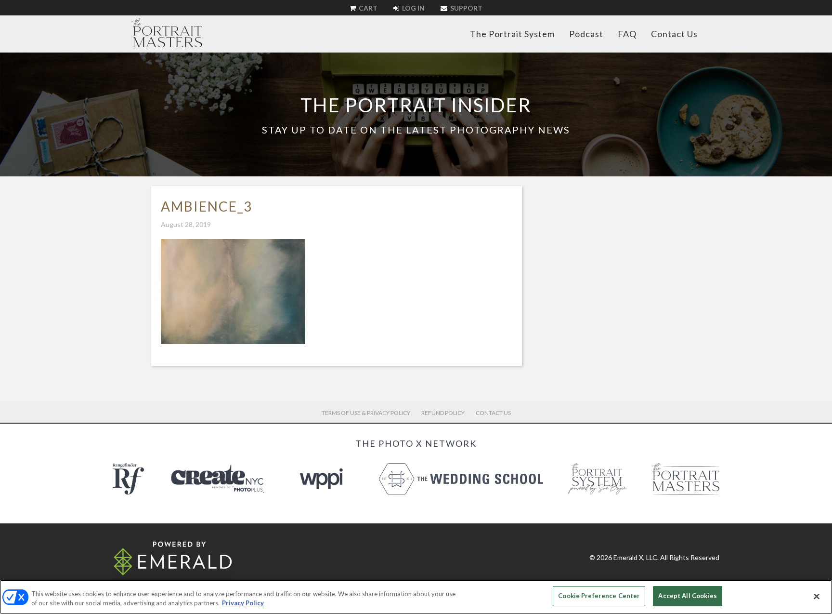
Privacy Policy (243, 603)
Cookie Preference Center (599, 596)
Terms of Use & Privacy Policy (366, 412)
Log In (413, 8)
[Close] (816, 596)
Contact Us (674, 33)
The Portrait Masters (167, 32)
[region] (416, 597)
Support (465, 8)
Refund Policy (443, 412)
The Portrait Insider (416, 105)
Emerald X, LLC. (636, 557)
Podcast (586, 33)
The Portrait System (512, 33)
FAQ (627, 33)
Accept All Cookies (687, 596)
